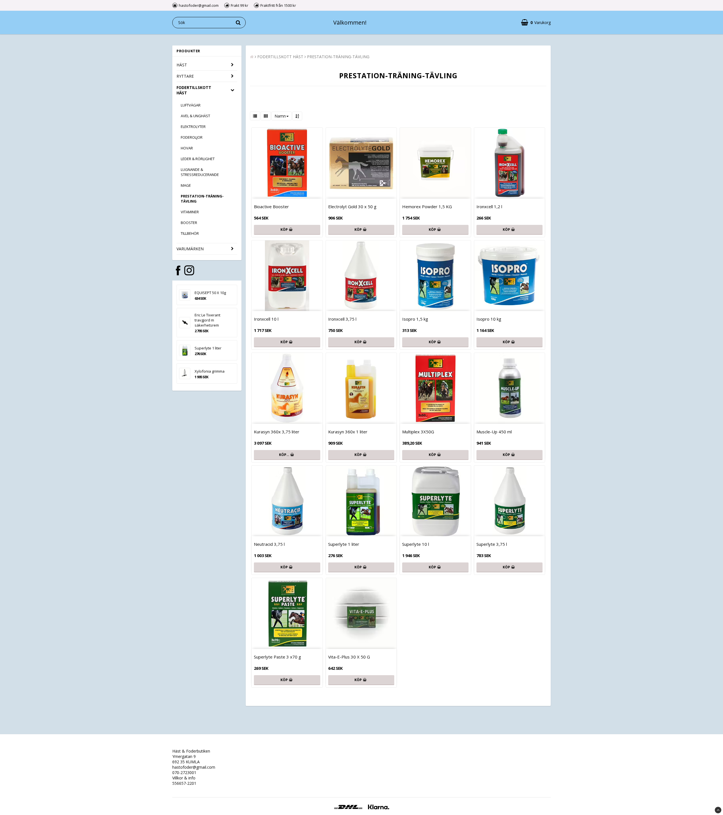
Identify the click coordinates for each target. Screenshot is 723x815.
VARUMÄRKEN (190, 248)
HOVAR (187, 148)
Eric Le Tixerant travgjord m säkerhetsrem (207, 320)
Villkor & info (183, 778)
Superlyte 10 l (415, 544)
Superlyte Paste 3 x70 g (277, 657)
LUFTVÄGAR (191, 105)
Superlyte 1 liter (208, 348)
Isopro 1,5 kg (415, 319)
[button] (536, 22)
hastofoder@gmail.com (193, 767)
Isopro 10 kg (488, 319)
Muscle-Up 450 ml (494, 431)
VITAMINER (190, 211)
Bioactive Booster (271, 206)
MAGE (186, 185)
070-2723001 (184, 772)
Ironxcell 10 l (266, 319)
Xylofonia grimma (210, 371)
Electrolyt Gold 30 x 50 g (352, 206)
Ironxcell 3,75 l (342, 319)
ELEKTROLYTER (193, 126)
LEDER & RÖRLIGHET (198, 158)
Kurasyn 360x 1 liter (347, 431)
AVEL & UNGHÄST (195, 115)
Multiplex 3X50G (418, 431)
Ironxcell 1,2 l (489, 206)
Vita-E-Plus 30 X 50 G (349, 657)
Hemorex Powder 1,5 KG (427, 206)
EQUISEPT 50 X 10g (210, 292)
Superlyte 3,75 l (491, 544)
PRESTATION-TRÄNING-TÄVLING (202, 199)
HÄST (182, 65)
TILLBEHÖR (190, 233)
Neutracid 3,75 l (269, 544)
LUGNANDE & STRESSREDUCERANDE (200, 172)
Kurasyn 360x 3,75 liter (276, 431)
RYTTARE (185, 76)
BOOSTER (189, 222)
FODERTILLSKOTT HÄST (194, 90)
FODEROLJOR (191, 137)
